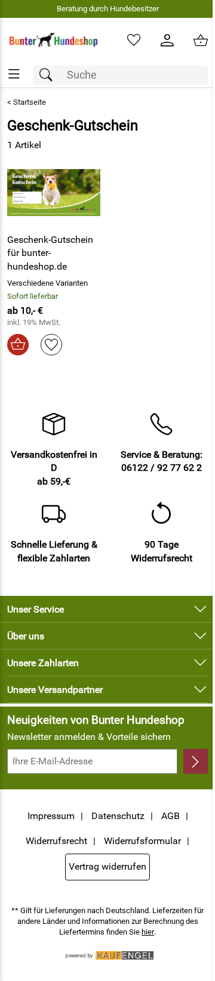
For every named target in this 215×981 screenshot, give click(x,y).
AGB (170, 815)
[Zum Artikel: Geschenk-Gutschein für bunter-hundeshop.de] (53, 192)
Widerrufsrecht (56, 840)
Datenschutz (118, 815)
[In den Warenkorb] (18, 344)
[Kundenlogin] (167, 40)
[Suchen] (49, 75)
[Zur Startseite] (53, 40)
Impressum (51, 815)
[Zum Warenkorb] (201, 40)
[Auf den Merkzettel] (51, 344)
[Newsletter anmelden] (195, 761)
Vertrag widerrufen (107, 866)
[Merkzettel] (134, 40)
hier (148, 931)
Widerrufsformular (142, 840)
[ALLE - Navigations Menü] (14, 74)
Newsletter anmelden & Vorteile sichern (89, 736)
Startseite (29, 102)
